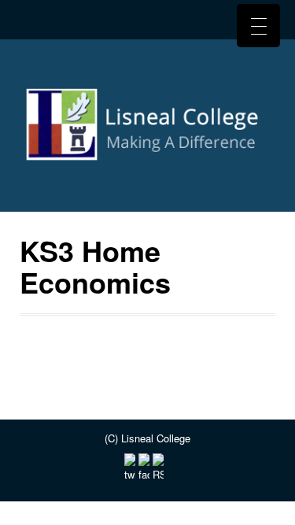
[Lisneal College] (147, 130)
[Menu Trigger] (258, 25)
